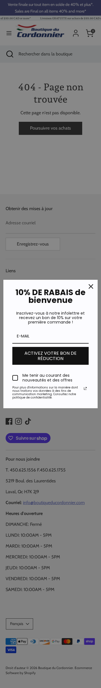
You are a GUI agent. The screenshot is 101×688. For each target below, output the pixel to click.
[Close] (91, 286)
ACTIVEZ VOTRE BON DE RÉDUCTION (50, 356)
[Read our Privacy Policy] (85, 388)
